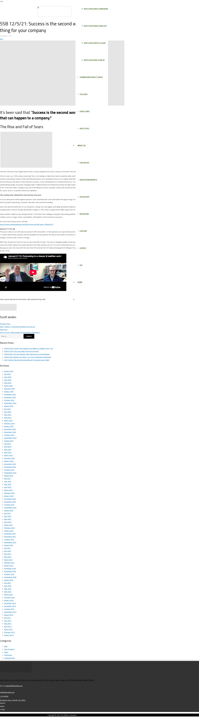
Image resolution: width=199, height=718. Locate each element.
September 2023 (10, 473)
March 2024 (8, 455)
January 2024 (8, 461)
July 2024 (7, 444)
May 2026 (7, 380)
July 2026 (7, 374)
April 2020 (7, 592)
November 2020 (10, 571)
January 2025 (8, 426)
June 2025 (7, 412)
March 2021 (8, 560)
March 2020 (8, 594)
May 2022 (7, 519)
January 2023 (8, 496)
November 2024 (10, 432)
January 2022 (8, 531)
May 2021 (7, 554)
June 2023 (7, 481)
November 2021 (10, 536)
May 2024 (7, 449)
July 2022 (7, 513)
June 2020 (7, 586)
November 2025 (10, 397)
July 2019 (7, 618)
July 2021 (7, 548)
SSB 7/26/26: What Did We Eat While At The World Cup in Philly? (27, 360)
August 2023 (8, 476)
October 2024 (9, 435)
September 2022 (10, 507)
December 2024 (10, 429)
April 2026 (7, 383)
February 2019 (9, 632)
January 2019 (8, 635)
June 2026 (7, 377)
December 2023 (10, 464)
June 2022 (7, 516)
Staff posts (8, 655)
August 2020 (8, 580)
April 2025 (7, 418)
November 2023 (10, 467)
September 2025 (10, 403)
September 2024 (10, 438)
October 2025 (9, 400)
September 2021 (10, 542)
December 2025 (10, 394)
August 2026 (8, 371)
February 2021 (9, 563)
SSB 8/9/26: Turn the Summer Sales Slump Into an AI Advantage (27, 354)
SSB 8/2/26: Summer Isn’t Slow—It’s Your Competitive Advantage (27, 357)
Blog (1, 39)
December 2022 (10, 499)
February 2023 (9, 493)
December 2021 (10, 534)
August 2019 (8, 615)
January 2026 (8, 391)
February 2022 (9, 528)
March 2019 (8, 629)
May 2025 (7, 415)
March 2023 (8, 490)
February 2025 (9, 423)
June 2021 (7, 551)
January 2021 (8, 565)
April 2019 (7, 626)
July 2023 (7, 478)
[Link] (54, 16)
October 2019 (9, 609)
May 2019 (7, 623)
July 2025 (7, 409)
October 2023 (9, 470)
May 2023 (7, 484)
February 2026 (9, 389)
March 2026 (8, 386)
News (6, 652)
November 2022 (10, 502)
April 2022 (7, 522)
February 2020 (9, 597)
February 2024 (9, 458)
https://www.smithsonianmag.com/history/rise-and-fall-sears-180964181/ (26, 224)
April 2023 (7, 487)
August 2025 (8, 406)
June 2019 (7, 621)
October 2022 (9, 505)
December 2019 (10, 603)
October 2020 (9, 574)
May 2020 (7, 589)
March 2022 (8, 525)
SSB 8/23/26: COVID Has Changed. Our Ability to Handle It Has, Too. (28, 348)
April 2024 (7, 452)
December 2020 (10, 568)
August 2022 (8, 510)
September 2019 (10, 612)
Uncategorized (9, 658)
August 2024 (8, 441)
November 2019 (10, 606)
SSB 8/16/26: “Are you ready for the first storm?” (21, 351)
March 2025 (8, 420)
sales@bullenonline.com (14, 686)
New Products (9, 649)
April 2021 (7, 557)
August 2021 (8, 545)
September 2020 (10, 577)
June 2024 (7, 447)
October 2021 (9, 539)
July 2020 (7, 583)
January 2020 (8, 600)
